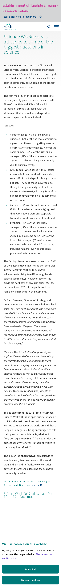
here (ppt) (37, 484)
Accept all (30, 569)
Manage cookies (30, 580)
